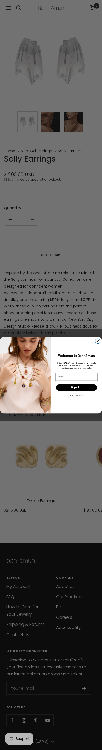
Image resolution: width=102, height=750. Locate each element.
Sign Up (76, 387)
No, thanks (76, 395)
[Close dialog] (97, 341)
